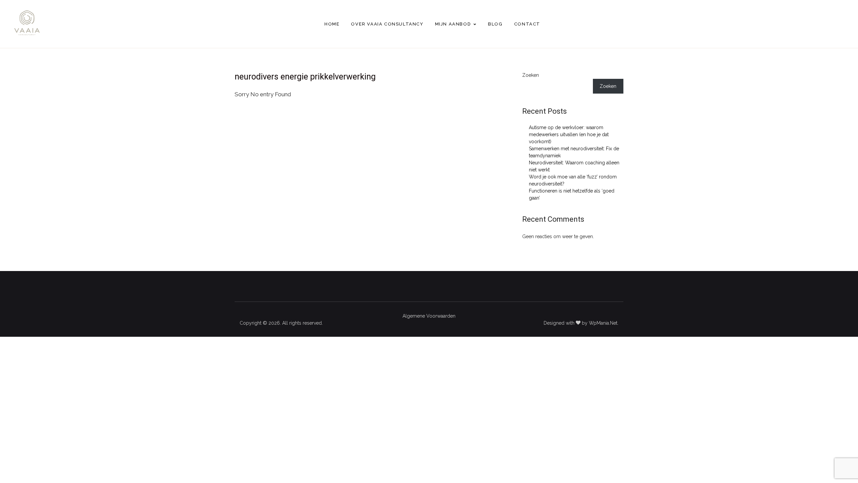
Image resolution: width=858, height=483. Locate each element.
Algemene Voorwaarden (429, 316)
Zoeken (530, 75)
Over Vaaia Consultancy (387, 23)
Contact (527, 23)
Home (332, 23)
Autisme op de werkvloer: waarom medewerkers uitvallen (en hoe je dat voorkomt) (569, 134)
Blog (495, 23)
